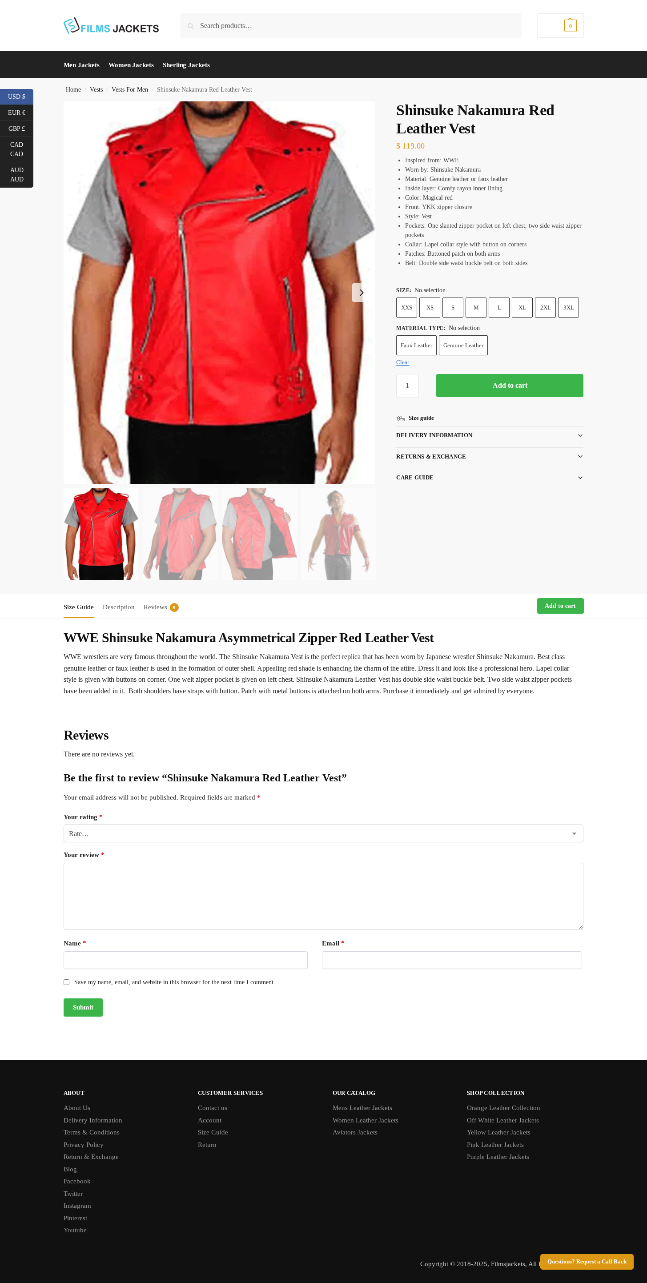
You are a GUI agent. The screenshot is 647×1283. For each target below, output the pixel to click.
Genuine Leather (463, 345)
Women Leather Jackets (365, 1120)
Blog (70, 1169)
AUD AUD (21, 175)
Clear (402, 362)
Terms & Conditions (92, 1132)
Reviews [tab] (160, 607)
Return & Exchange (91, 1156)
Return (207, 1144)
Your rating (83, 816)
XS (430, 307)
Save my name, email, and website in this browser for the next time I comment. (174, 982)
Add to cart (510, 385)
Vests (96, 89)
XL (522, 307)
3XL (568, 307)
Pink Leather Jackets (495, 1144)
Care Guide (415, 477)
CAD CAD (21, 149)
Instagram (77, 1205)
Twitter (73, 1193)
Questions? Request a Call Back (587, 1262)
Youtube (75, 1230)
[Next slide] (361, 292)
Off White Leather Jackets (503, 1120)
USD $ (20, 96)
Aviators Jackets (355, 1132)
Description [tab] (119, 607)
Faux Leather (416, 345)
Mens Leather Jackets (362, 1107)
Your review (84, 854)
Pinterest (75, 1218)
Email (333, 943)
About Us (77, 1107)
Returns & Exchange (431, 456)
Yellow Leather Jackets (498, 1132)
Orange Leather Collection (503, 1107)
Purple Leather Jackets (498, 1156)
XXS (406, 307)
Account (209, 1120)
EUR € (20, 112)
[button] (560, 25)
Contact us (212, 1107)
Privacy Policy (84, 1144)
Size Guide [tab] (79, 607)
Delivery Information (434, 435)
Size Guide (213, 1132)
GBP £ (20, 128)
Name (75, 943)
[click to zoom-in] (220, 292)
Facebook (77, 1181)
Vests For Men (130, 89)
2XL (545, 307)
